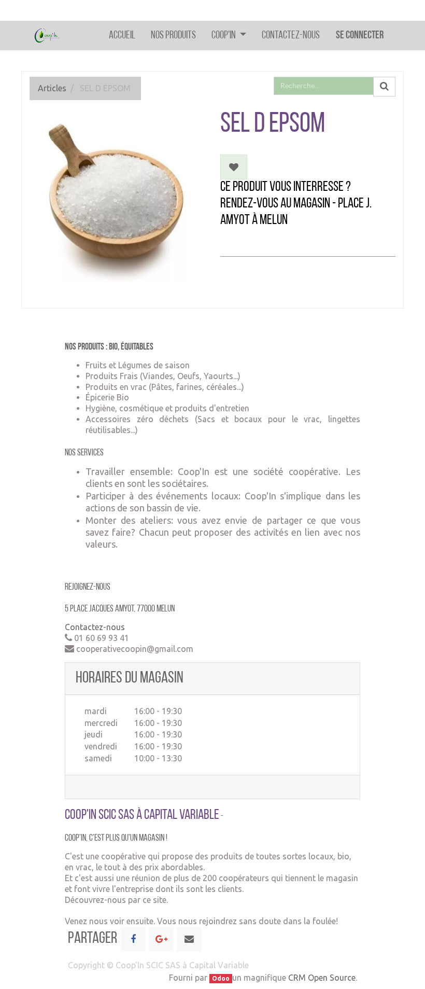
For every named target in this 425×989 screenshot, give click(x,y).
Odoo (221, 978)
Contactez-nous (95, 627)
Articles (52, 88)
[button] (233, 167)
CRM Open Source (322, 977)
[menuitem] (122, 35)
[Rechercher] (384, 86)
